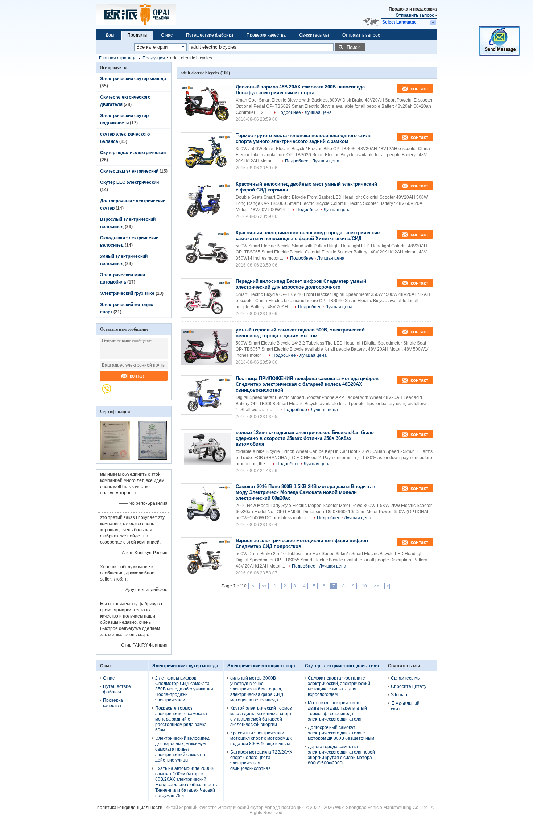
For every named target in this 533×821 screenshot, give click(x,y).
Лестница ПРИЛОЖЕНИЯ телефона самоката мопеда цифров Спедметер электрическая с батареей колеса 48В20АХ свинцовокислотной (307, 384)
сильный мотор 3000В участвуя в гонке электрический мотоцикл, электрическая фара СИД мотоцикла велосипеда (256, 689)
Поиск (353, 47)
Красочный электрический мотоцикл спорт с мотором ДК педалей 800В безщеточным (261, 738)
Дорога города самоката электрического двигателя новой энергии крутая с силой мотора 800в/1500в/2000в (341, 755)
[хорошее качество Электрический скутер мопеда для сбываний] (115, 458)
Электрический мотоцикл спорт (261, 665)
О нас (167, 35)
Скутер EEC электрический (129, 182)
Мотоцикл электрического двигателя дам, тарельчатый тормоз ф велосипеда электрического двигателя (337, 711)
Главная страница (118, 58)
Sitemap (399, 694)
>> (376, 586)
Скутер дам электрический (129, 171)
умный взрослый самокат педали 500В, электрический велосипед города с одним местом (300, 332)
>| (388, 586)
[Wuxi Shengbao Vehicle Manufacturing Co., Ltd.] (110, 393)
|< (252, 586)
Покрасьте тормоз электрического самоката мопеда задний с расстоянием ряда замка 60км (181, 719)
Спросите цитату (408, 686)
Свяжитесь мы (314, 35)
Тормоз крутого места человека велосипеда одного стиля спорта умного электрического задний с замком (304, 138)
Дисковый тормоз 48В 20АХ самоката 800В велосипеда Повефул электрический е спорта (300, 89)
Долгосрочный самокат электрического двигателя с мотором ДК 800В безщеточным (341, 733)
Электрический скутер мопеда (133, 78)
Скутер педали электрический (133, 152)
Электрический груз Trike (127, 293)
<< (263, 586)
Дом (110, 35)
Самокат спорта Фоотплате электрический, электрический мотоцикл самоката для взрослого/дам (339, 686)
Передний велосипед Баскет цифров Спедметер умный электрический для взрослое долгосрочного (301, 284)
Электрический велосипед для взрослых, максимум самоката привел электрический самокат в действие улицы (182, 749)
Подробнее (289, 112)
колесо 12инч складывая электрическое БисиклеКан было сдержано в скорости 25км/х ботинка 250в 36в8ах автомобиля (305, 438)
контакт (138, 376)
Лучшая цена (318, 112)
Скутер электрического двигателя (342, 665)
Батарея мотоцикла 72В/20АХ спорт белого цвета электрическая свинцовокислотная (261, 760)
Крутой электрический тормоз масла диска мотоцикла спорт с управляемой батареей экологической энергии (261, 716)
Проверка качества (266, 35)
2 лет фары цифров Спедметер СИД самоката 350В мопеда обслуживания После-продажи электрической (184, 689)
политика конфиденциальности (129, 807)
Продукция (153, 58)
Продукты (137, 35)
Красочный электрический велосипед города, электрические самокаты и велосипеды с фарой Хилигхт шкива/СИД (308, 235)
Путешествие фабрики (209, 35)
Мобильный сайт (405, 706)
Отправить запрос (415, 15)
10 (364, 586)
